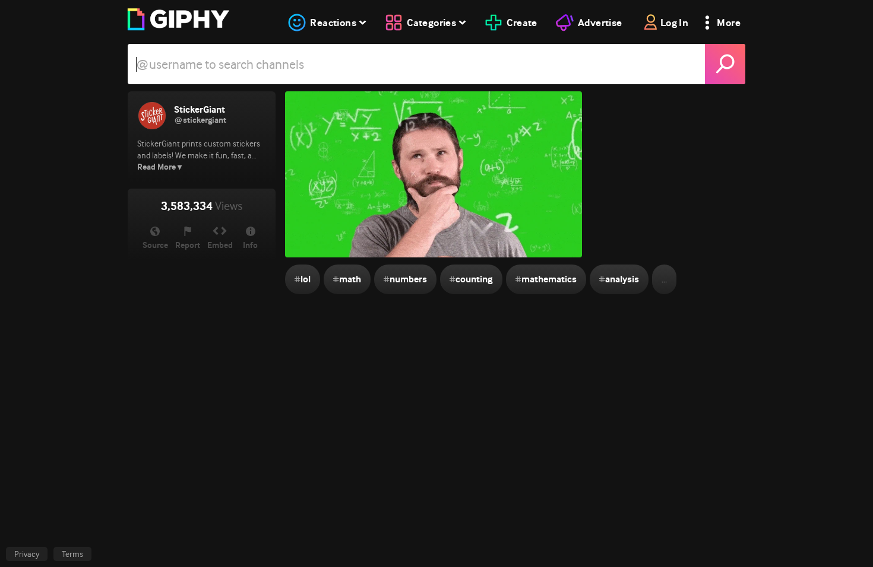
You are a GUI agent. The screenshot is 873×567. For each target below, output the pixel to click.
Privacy (26, 554)
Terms (72, 554)
